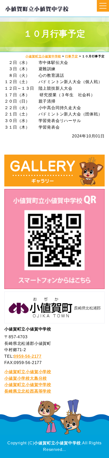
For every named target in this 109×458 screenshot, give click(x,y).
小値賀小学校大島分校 (25, 378)
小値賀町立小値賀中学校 (27, 384)
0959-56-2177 (28, 356)
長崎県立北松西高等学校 (27, 391)
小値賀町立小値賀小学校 (27, 372)
